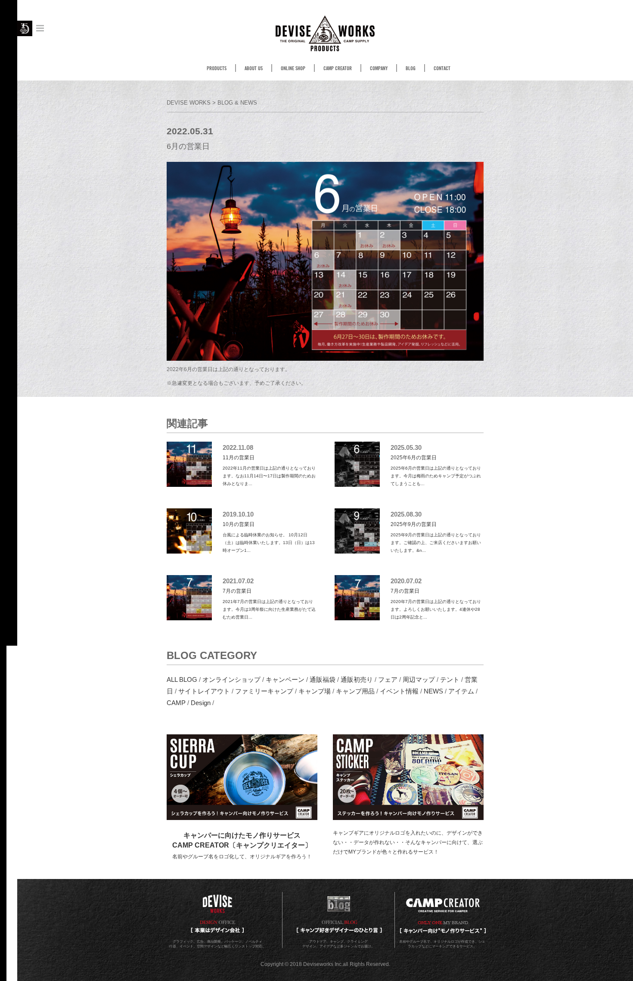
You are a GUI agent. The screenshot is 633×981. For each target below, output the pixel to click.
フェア (387, 679)
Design (201, 702)
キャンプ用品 (355, 691)
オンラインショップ (231, 679)
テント (449, 679)
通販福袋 (322, 679)
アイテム (461, 691)
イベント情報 (399, 691)
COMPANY (379, 68)
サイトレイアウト (204, 691)
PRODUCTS (217, 68)
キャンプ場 (314, 691)
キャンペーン (285, 679)
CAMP (176, 702)
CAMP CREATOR (337, 68)
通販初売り (357, 679)
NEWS (433, 691)
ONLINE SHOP (293, 68)
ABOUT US (254, 68)
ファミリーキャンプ (264, 691)
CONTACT (442, 68)
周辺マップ (419, 679)
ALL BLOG (182, 679)
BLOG (411, 68)
